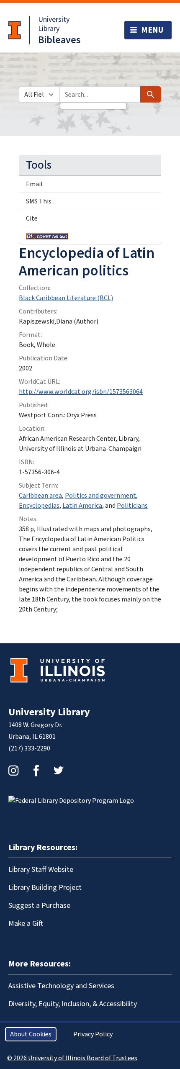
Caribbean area (40, 495)
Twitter (59, 771)
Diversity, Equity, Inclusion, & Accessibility (72, 1004)
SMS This (38, 201)
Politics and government (100, 495)
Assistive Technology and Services (61, 986)
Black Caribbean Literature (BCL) (66, 298)
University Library (53, 24)
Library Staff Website (40, 869)
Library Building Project (45, 887)
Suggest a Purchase (39, 905)
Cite (32, 218)
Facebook (36, 771)
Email (34, 184)
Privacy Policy (93, 1034)
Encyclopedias (39, 505)
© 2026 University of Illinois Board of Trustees (72, 1058)
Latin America (82, 505)
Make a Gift (25, 923)
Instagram (13, 771)
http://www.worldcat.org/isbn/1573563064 (81, 391)
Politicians (132, 505)
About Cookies (30, 1034)
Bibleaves (59, 40)
